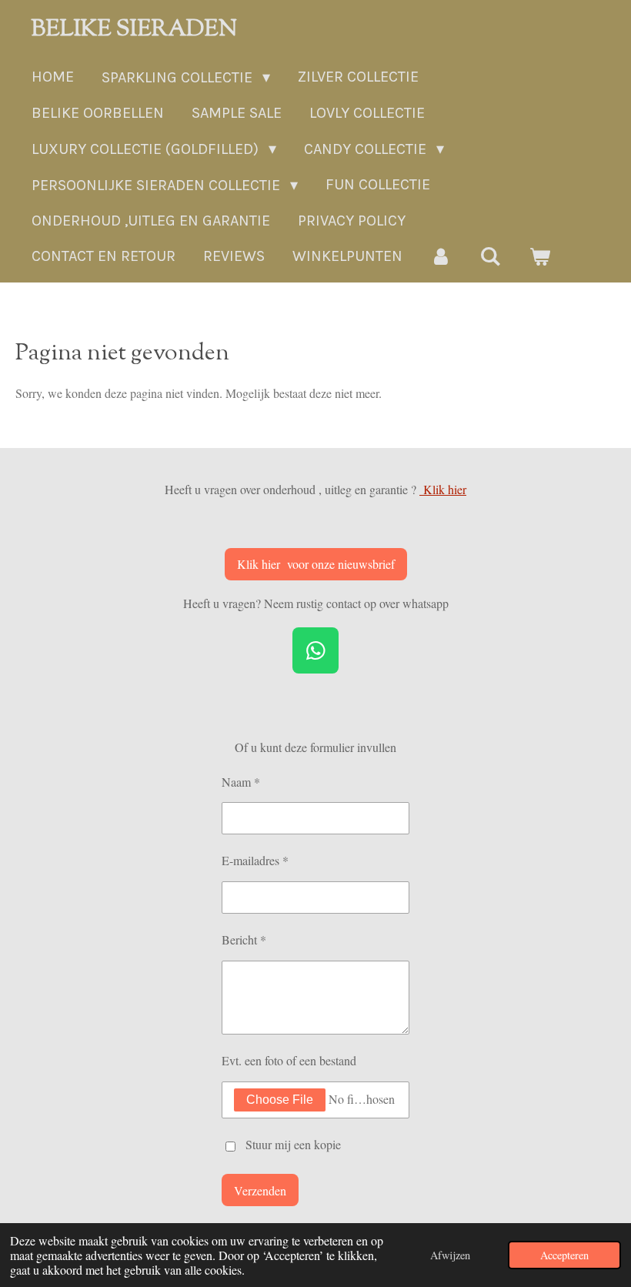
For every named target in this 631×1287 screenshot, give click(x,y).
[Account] (441, 257)
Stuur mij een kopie (293, 1144)
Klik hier (442, 489)
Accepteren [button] (564, 1255)
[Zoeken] (490, 257)
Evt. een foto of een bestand (289, 1060)
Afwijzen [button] (450, 1255)
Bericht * (244, 939)
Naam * (241, 782)
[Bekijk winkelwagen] (539, 257)
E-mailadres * (255, 860)
